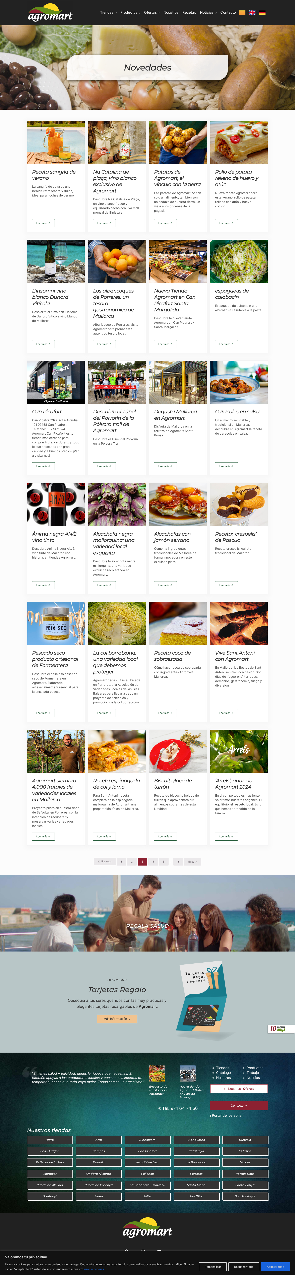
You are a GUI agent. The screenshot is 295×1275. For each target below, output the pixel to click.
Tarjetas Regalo (117, 989)
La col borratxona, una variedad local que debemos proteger (115, 662)
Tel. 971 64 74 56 (180, 1108)
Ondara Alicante (98, 1174)
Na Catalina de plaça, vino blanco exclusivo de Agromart (114, 181)
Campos (99, 1151)
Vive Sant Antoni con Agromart (235, 656)
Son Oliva (196, 1196)
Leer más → (45, 224)
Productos (255, 1068)
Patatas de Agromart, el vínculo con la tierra (177, 178)
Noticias (253, 1077)
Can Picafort (47, 411)
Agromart (148, 1006)
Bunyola (245, 1140)
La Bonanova (196, 1162)
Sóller (147, 1196)
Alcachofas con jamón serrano (172, 537)
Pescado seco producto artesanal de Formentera (55, 659)
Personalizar (213, 1266)
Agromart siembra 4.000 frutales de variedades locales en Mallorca (54, 790)
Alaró (50, 1140)
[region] (147, 1263)
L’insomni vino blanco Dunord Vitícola (50, 297)
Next (191, 861)
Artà (99, 1140)
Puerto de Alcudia (50, 1185)
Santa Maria (196, 1185)
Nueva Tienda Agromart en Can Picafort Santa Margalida (174, 300)
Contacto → (239, 1105)
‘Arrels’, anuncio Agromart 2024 (233, 784)
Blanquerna (196, 1140)
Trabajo (253, 1072)
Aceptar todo (275, 1266)
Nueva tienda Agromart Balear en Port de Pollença (192, 1092)
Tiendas (222, 1068)
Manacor (50, 1174)
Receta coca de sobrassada (172, 656)
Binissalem (147, 1140)
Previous (106, 861)
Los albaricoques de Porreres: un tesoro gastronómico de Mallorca (113, 303)
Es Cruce (245, 1151)
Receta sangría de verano (53, 175)
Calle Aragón (50, 1151)
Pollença (147, 1174)
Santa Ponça (245, 1185)
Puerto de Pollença (99, 1185)
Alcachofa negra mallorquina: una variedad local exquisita (113, 543)
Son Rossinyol (245, 1196)
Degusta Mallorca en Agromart (175, 414)
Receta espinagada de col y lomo (116, 784)
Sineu (99, 1196)
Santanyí (50, 1196)
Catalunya (196, 1151)
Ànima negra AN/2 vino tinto (54, 537)
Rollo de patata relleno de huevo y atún (236, 178)
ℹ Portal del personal (226, 1115)
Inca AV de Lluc (147, 1162)
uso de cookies (94, 1269)
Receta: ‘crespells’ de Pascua (235, 537)
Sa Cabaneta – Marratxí (147, 1185)
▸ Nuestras (239, 1089)
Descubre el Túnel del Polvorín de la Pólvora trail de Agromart (114, 420)
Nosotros (223, 1077)
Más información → (117, 1019)
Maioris (245, 1162)
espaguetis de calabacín (232, 294)
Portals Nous (245, 1174)
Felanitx (99, 1162)
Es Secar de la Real (50, 1162)
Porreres (196, 1174)
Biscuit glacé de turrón (173, 784)
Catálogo (223, 1072)
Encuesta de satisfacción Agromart (158, 1090)
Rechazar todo (243, 1266)
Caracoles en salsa (237, 411)
